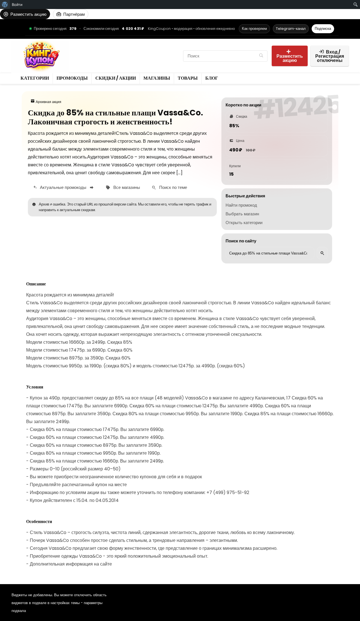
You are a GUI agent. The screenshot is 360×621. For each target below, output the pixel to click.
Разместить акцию (289, 58)
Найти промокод (241, 205)
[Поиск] (261, 56)
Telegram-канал (291, 28)
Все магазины (126, 187)
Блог (129, 60)
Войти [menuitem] (17, 4)
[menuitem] (5, 4)
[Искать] (322, 253)
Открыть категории (244, 222)
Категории (87, 51)
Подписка (323, 28)
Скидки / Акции (149, 51)
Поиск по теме (173, 187)
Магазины (86, 60)
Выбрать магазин (242, 214)
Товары (111, 60)
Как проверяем (254, 28)
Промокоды (115, 51)
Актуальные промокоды (63, 187)
